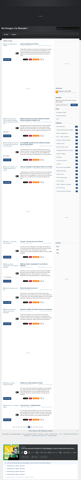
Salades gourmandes (61, 170)
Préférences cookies (52, 435)
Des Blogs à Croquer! (61, 112)
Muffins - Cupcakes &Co (62, 133)
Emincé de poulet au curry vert (28, 288)
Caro (10, 434)
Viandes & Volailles (60, 153)
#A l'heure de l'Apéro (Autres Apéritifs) (45, 121)
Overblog (50, 430)
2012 (57, 249)
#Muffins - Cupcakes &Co (47, 267)
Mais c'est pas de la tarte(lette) (63, 167)
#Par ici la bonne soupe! (47, 45)
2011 (57, 253)
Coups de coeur (60, 174)
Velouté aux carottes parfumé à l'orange (31, 383)
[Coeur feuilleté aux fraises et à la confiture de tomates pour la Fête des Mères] (11, 146)
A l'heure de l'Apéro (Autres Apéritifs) (64, 130)
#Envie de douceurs (48, 145)
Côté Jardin (59, 157)
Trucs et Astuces (60, 181)
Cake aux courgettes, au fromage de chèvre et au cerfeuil (36, 166)
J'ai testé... (58, 164)
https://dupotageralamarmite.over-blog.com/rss (68, 92)
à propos (45, 456)
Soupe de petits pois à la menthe (29, 44)
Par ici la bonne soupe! (61, 177)
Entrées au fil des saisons (62, 147)
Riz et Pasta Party (60, 187)
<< (13, 427)
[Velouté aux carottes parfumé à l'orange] (11, 384)
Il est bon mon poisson (61, 160)
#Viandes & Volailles (48, 289)
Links (57, 119)
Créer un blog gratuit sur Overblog (29, 434)
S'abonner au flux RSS (65, 91)
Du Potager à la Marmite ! (15, 28)
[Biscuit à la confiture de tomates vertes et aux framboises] (11, 312)
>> (41, 427)
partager (36, 456)
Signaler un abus (54, 434)
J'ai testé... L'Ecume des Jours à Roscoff (31, 241)
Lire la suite (7, 59)
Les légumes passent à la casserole (64, 150)
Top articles (40, 434)
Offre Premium (27, 435)
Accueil (6, 34)
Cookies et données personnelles (39, 435)
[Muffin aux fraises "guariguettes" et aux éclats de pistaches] (11, 267)
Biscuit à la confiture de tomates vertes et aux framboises (36, 309)
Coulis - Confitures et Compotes (63, 184)
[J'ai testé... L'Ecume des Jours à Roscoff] (11, 243)
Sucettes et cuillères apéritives (63, 140)
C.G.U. (60, 434)
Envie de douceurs (60, 126)
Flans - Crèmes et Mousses (62, 136)
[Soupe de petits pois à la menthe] (11, 45)
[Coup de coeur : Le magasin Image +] (11, 407)
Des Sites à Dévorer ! (61, 115)
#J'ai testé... (50, 243)
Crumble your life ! (60, 143)
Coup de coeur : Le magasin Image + (30, 405)
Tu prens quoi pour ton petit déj (63, 191)
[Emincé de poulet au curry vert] (11, 289)
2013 (57, 246)
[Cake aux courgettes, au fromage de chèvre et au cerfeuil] (11, 170)
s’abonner (26, 456)
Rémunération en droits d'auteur (71, 434)
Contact (14, 34)
